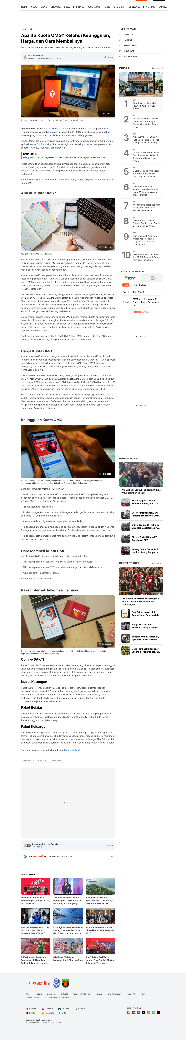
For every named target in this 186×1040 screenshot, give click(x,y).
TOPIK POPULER (127, 28)
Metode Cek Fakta (33, 998)
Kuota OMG (36, 144)
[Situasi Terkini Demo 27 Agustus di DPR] (125, 538)
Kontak (28, 994)
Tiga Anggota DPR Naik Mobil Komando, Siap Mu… (146, 502)
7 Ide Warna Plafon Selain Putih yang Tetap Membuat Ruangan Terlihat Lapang (146, 140)
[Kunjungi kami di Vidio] (128, 1012)
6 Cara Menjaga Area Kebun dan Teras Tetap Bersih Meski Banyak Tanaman (146, 174)
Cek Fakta (134, 7)
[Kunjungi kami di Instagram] (148, 1012)
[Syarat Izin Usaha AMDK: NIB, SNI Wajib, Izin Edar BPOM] (141, 84)
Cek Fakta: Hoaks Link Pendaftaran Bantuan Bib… (146, 614)
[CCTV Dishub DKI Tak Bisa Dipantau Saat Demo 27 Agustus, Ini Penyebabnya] (125, 526)
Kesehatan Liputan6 (69, 750)
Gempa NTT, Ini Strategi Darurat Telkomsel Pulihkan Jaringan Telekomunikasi (64, 157)
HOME (24, 7)
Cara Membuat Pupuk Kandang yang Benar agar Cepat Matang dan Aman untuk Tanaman (145, 190)
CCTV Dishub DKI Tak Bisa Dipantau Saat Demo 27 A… (146, 526)
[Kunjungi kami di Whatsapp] (153, 1012)
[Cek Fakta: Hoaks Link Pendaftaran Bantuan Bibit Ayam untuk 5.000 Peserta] (125, 613)
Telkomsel (51, 132)
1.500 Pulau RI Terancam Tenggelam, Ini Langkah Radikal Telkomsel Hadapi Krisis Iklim (34, 960)
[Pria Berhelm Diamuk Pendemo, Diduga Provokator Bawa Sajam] (141, 474)
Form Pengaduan (114, 994)
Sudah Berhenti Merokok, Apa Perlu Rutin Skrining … (146, 638)
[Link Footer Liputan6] (38, 983)
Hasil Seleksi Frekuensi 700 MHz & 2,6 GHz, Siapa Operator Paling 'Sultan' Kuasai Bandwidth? (35, 930)
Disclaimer (51, 994)
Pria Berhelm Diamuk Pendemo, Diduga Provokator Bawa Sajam (141, 491)
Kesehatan (94, 7)
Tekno (106, 7)
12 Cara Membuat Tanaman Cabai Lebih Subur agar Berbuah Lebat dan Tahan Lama (146, 122)
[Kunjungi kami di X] (143, 1012)
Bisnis (44, 7)
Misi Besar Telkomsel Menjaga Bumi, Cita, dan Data (68, 958)
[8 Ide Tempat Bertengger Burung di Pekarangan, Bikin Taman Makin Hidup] (125, 650)
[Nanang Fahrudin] (29, 845)
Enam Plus (149, 7)
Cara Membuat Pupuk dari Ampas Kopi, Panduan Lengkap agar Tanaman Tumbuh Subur (145, 240)
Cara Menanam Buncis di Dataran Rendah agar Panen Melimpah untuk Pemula (146, 223)
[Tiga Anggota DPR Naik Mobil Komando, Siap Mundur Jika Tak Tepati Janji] (125, 502)
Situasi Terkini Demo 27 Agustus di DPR (144, 538)
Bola (67, 7)
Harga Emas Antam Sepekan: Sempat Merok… (146, 626)
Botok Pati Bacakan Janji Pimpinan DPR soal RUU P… (146, 514)
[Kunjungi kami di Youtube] (133, 1012)
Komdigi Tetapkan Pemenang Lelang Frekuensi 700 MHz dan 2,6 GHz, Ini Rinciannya (68, 930)
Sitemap (99, 994)
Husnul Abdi (38, 55)
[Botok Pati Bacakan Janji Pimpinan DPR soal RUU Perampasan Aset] (125, 514)
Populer (125, 68)
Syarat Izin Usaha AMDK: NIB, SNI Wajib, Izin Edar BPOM (145, 106)
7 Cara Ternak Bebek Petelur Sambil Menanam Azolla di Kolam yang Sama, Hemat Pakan (146, 156)
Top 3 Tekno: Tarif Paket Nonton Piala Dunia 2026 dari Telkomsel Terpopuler (100, 960)
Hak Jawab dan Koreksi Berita (57, 998)
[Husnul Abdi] (25, 57)
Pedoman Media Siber (82, 994)
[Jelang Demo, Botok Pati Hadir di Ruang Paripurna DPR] (125, 550)
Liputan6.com (46, 1020)
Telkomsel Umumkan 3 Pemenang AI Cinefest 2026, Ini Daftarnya (35, 900)
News (34, 7)
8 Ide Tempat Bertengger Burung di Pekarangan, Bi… (146, 650)
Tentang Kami (131, 994)
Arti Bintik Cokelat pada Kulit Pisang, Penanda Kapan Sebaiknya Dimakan (146, 207)
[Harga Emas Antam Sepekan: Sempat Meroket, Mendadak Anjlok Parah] (125, 626)
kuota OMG (58, 128)
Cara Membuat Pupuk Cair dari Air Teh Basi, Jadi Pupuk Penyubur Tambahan (146, 257)
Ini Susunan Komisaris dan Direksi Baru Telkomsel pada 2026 (100, 930)
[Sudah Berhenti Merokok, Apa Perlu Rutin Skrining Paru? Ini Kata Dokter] (125, 638)
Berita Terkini (129, 563)
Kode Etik (64, 994)
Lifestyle (78, 7)
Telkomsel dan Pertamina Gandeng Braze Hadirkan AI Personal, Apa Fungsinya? (67, 900)
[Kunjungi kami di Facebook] (138, 1012)
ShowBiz (56, 7)
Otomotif (119, 7)
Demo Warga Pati (129, 458)
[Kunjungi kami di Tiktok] (158, 1012)
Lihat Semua (156, 68)
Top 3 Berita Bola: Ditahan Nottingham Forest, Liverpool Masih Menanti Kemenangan (140, 601)
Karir (144, 994)
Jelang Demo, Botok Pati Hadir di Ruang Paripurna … (146, 551)
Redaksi (39, 994)
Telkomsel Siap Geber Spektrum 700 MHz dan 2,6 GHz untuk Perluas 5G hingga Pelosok (99, 900)
